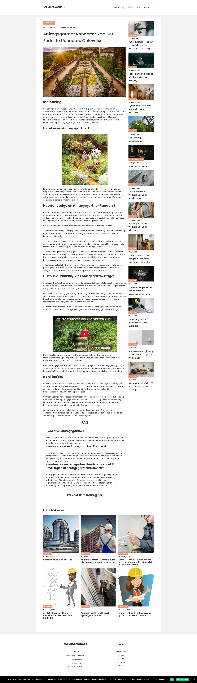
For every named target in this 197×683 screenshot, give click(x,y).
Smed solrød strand (138, 166)
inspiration (133, 35)
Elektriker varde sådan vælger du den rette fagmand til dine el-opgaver (139, 259)
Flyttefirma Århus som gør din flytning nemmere (139, 109)
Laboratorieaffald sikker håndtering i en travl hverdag (140, 77)
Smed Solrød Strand (136, 159)
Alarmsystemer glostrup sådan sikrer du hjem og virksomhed (141, 354)
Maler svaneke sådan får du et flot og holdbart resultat (141, 386)
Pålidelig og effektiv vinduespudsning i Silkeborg (138, 227)
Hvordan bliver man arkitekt (57, 560)
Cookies (138, 7)
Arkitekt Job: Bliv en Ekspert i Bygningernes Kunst (95, 614)
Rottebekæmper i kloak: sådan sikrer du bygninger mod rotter (140, 290)
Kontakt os (149, 7)
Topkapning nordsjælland (135, 139)
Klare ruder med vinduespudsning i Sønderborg (137, 195)
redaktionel (49, 23)
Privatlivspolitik (182, 679)
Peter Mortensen (69, 27)
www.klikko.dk (78, 667)
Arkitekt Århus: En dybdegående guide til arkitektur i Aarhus (134, 614)
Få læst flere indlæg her (84, 495)
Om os (129, 7)
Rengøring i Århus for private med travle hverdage (139, 322)
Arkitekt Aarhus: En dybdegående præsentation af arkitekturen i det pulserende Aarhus (136, 562)
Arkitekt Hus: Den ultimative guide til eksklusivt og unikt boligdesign (98, 561)
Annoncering (118, 7)
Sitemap (121, 666)
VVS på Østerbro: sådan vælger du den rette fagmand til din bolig (140, 45)
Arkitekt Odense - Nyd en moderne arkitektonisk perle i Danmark (58, 615)
